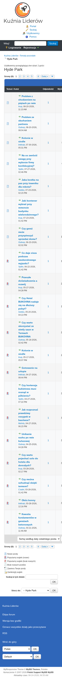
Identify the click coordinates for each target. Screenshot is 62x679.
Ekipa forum (8, 614)
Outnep (21, 127)
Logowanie (15, 47)
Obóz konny (28, 500)
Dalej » (45, 76)
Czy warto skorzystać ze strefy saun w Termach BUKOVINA (26, 329)
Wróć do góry (9, 642)
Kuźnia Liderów (11, 56)
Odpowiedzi (48, 89)
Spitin (20, 169)
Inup (20, 106)
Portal (33, 26)
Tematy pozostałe (28, 56)
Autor (16, 89)
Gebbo (21, 190)
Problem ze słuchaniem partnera (26, 120)
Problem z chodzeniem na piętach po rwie (27, 99)
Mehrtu (21, 423)
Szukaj (33, 29)
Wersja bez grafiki (11, 620)
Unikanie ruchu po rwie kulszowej (26, 437)
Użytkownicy (33, 33)
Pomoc (33, 36)
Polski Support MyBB (37, 672)
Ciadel (21, 489)
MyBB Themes (33, 669)
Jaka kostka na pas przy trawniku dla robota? (28, 183)
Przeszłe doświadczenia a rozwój (27, 281)
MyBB (51, 672)
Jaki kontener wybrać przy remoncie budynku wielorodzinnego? (28, 207)
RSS (4, 633)
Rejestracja (29, 47)
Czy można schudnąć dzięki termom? (27, 483)
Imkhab (21, 145)
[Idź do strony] (52, 76)
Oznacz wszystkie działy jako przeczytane (24, 627)
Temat (9, 89)
